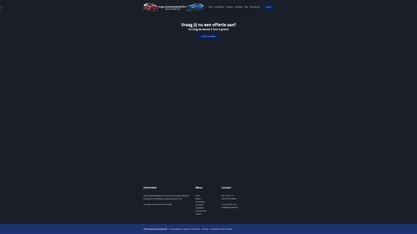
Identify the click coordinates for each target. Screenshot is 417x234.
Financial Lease (255, 7)
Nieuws (198, 198)
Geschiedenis (219, 7)
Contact (268, 7)
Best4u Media (227, 229)
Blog (246, 7)
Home (210, 7)
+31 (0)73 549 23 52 (229, 204)
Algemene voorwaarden (191, 229)
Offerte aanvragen (208, 36)
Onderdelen (239, 7)
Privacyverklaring (175, 229)
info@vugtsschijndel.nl (230, 207)
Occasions (229, 7)
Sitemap (205, 229)
